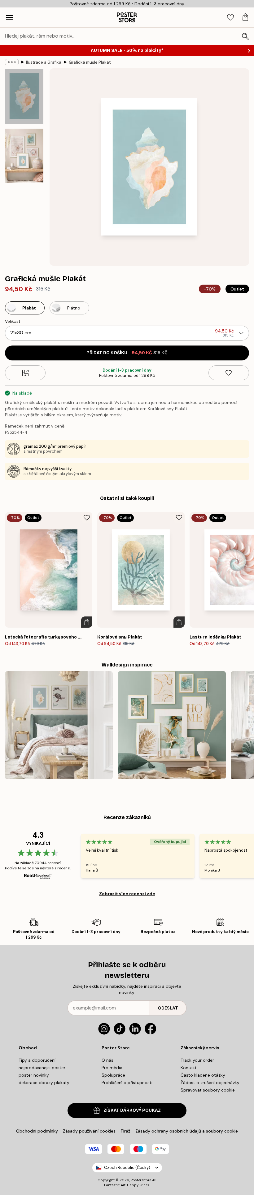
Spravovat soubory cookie (208, 1090)
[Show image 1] (24, 96)
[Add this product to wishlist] (228, 372)
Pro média (112, 1067)
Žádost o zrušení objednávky (210, 1082)
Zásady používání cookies (89, 1131)
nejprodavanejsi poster (42, 1067)
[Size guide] (25, 372)
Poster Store (141, 1180)
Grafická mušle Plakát (90, 62)
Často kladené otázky (203, 1075)
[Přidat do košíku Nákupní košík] (86, 622)
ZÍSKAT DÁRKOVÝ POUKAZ (132, 1110)
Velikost (12, 321)
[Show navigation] (9, 17)
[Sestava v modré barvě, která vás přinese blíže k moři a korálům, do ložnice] (59, 725)
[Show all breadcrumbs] (12, 62)
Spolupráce (113, 1075)
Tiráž (125, 1131)
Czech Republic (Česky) (127, 1167)
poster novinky (34, 1075)
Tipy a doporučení (37, 1060)
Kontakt (189, 1067)
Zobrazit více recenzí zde (127, 893)
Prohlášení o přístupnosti (127, 1082)
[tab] (230, 17)
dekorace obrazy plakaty (44, 1082)
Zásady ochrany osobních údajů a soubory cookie (186, 1131)
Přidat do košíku (127, 352)
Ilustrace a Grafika (43, 62)
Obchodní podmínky (37, 1131)
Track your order (197, 1060)
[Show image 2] (24, 156)
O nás (107, 1060)
